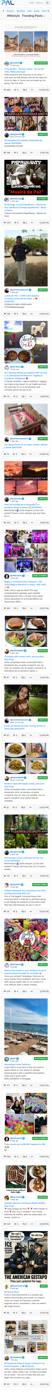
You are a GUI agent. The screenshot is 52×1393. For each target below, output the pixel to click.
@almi (13, 1058)
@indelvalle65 (17, 650)
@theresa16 (16, 1197)
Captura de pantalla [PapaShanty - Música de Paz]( (25, 214)
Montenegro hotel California (17, 1064)
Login (31, 2)
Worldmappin (41, 63)
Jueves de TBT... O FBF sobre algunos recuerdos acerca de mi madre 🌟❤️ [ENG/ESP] (21, 299)
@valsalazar (16, 1357)
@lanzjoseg (16, 198)
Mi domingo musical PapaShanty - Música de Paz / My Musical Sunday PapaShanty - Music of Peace (25, 207)
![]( (5, 1150)
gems (36, 11)
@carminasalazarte (19, 289)
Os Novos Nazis (11, 1292)
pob (29, 11)
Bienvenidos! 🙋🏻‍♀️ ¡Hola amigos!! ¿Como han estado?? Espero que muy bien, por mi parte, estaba (25, 866)
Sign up (39, 2)
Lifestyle (43, 134)
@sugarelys (16, 134)
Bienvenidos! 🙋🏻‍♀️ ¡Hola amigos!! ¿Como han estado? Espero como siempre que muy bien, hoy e (25, 513)
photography (41, 1058)
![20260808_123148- (13, 146)
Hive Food (43, 651)
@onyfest (15, 63)
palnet (10, 11)
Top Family (42, 199)
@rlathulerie (16, 575)
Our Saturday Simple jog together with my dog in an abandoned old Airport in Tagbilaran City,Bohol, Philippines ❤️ (25, 376)
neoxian (20, 11)
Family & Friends (40, 576)
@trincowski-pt (17, 1286)
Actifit (44, 1286)
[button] (47, 2)
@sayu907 (15, 884)
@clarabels (15, 366)
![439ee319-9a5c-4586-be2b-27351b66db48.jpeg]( (18, 305)
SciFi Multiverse (40, 884)
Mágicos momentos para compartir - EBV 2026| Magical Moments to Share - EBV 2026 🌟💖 (25, 584)
